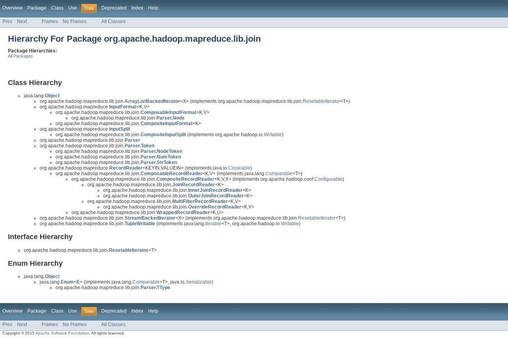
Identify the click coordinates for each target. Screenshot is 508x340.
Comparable (279, 173)
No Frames (75, 21)
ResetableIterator (321, 101)
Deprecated (114, 8)
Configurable (328, 179)
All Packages (20, 56)
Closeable (239, 168)
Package (36, 8)
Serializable (199, 282)
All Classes (113, 21)
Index (137, 8)
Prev (7, 21)
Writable (273, 134)
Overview (12, 8)
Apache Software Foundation (62, 333)
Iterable (213, 223)
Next (22, 21)
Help (153, 8)
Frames (50, 21)
